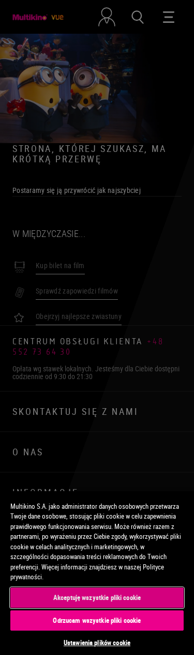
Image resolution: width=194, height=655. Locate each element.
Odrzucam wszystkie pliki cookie (97, 620)
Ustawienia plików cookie (97, 642)
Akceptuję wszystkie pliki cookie (97, 597)
